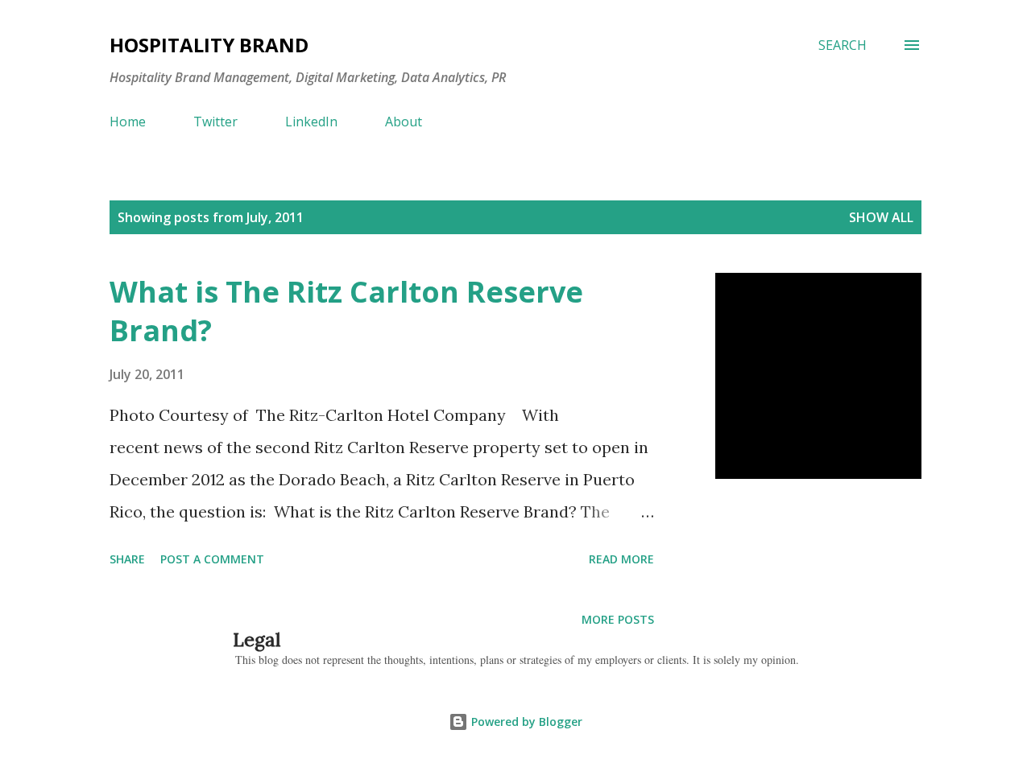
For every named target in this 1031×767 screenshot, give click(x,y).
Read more (621, 559)
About (403, 121)
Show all (881, 217)
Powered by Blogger (525, 721)
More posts (618, 619)
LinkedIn (311, 121)
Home (128, 121)
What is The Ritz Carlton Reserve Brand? (346, 311)
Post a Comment (212, 559)
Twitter (215, 121)
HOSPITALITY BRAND (209, 44)
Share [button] (127, 559)
